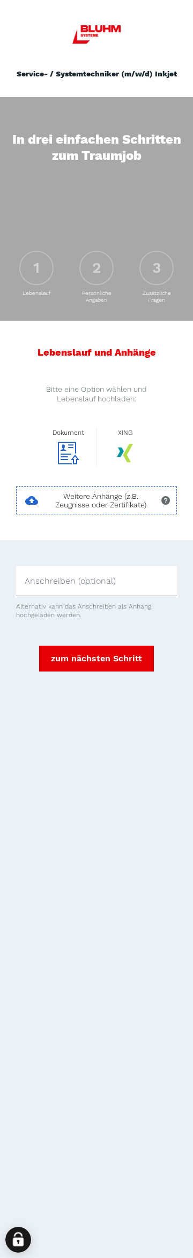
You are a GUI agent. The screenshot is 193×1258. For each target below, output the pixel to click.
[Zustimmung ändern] (18, 1240)
